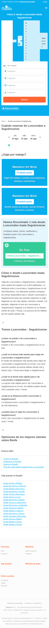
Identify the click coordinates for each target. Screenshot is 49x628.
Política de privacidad (15, 603)
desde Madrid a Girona (12, 522)
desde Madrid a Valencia (13, 511)
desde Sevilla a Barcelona (14, 494)
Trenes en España (10, 459)
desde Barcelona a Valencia (14, 486)
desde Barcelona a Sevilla (14, 492)
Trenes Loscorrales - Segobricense (24, 329)
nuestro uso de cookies (27, 2)
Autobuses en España (12, 462)
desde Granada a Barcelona (14, 516)
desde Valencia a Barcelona (14, 503)
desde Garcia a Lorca (12, 497)
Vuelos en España (10, 464)
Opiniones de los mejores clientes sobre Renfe (23, 438)
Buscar (24, 100)
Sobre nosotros (30, 551)
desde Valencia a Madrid (13, 508)
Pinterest (4, 586)
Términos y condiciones (33, 603)
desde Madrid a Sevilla (12, 525)
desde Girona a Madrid (12, 519)
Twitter (3, 583)
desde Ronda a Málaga (12, 483)
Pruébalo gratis (24, 173)
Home (3, 121)
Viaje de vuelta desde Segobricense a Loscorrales (23, 467)
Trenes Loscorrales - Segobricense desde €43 (25, 256)
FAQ (2, 551)
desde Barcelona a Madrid (14, 500)
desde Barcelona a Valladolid (15, 505)
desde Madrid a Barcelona (14, 489)
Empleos (28, 554)
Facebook (4, 580)
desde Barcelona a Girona (13, 514)
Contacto (4, 554)
